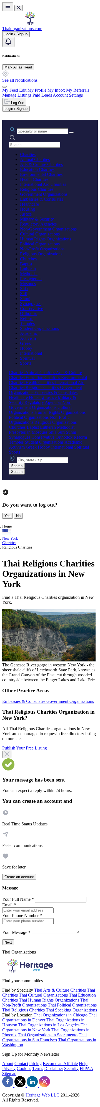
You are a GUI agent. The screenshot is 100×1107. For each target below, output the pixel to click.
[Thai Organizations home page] (30, 23)
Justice (26, 214)
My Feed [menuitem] (10, 90)
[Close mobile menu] (18, 8)
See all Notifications (20, 80)
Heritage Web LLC (42, 1095)
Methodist (29, 273)
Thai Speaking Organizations (71, 1010)
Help (83, 1063)
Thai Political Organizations (72, 1005)
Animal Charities (35, 159)
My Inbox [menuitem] (56, 90)
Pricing (35, 1063)
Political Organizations (40, 244)
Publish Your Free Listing (24, 748)
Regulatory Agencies (38, 224)
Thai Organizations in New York (45, 1027)
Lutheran (28, 268)
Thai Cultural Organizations (43, 995)
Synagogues (30, 303)
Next (8, 942)
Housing (27, 209)
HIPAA (86, 1068)
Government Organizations (44, 194)
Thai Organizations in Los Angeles (48, 1025)
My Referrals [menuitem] (77, 90)
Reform (26, 318)
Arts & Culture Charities (41, 164)
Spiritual (27, 358)
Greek (25, 343)
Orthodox (28, 313)
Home (7, 526)
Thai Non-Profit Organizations (45, 1002)
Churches (28, 258)
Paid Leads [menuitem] (42, 95)
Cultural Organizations (40, 234)
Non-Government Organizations (48, 229)
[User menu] (4, 87)
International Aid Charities (43, 184)
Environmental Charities (41, 174)
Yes (7, 516)
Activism (28, 338)
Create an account (19, 877)
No (18, 516)
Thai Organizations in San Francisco (44, 1037)
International (31, 353)
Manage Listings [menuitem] (16, 95)
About (7, 1063)
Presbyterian (31, 278)
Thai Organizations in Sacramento (48, 1034)
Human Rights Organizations (45, 239)
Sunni (25, 298)
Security (71, 1068)
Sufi (23, 293)
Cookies (24, 1068)
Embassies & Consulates (41, 199)
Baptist (26, 263)
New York (10, 538)
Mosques (28, 283)
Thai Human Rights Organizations (49, 1000)
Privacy (9, 1068)
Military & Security (37, 219)
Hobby (26, 348)
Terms (37, 1068)
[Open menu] (7, 6)
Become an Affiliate (60, 1063)
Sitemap (9, 1073)
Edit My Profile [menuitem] (32, 90)
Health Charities (34, 179)
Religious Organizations (41, 253)
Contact (21, 1063)
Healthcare (29, 204)
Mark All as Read (18, 67)
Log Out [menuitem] (17, 103)
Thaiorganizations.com (22, 28)
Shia (24, 288)
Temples (27, 323)
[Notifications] (8, 42)
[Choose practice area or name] (71, 132)
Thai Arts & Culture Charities (60, 990)
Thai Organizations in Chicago (61, 1015)
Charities (28, 154)
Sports (25, 363)
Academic (29, 333)
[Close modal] (7, 754)
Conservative (31, 308)
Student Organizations (39, 328)
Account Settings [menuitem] (68, 95)
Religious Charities (36, 189)
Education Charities (37, 169)
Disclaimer (53, 1068)
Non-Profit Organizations (42, 249)
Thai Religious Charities (23, 1010)
